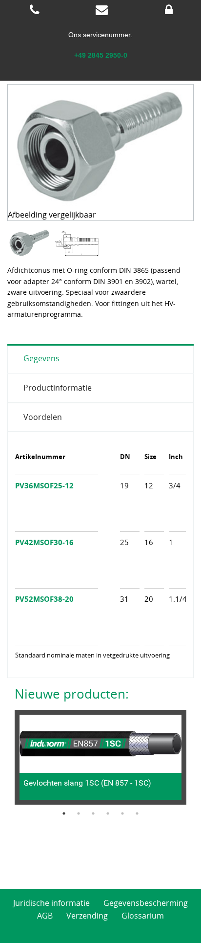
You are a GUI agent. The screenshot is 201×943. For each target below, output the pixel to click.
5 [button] (122, 813)
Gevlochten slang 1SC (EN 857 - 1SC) (87, 783)
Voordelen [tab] (42, 417)
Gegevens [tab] (41, 358)
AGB (45, 915)
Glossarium (142, 915)
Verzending (87, 915)
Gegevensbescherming (145, 903)
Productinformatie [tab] (57, 387)
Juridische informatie (51, 903)
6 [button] (137, 813)
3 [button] (93, 813)
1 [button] (64, 813)
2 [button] (78, 813)
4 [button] (108, 813)
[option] (30, 243)
